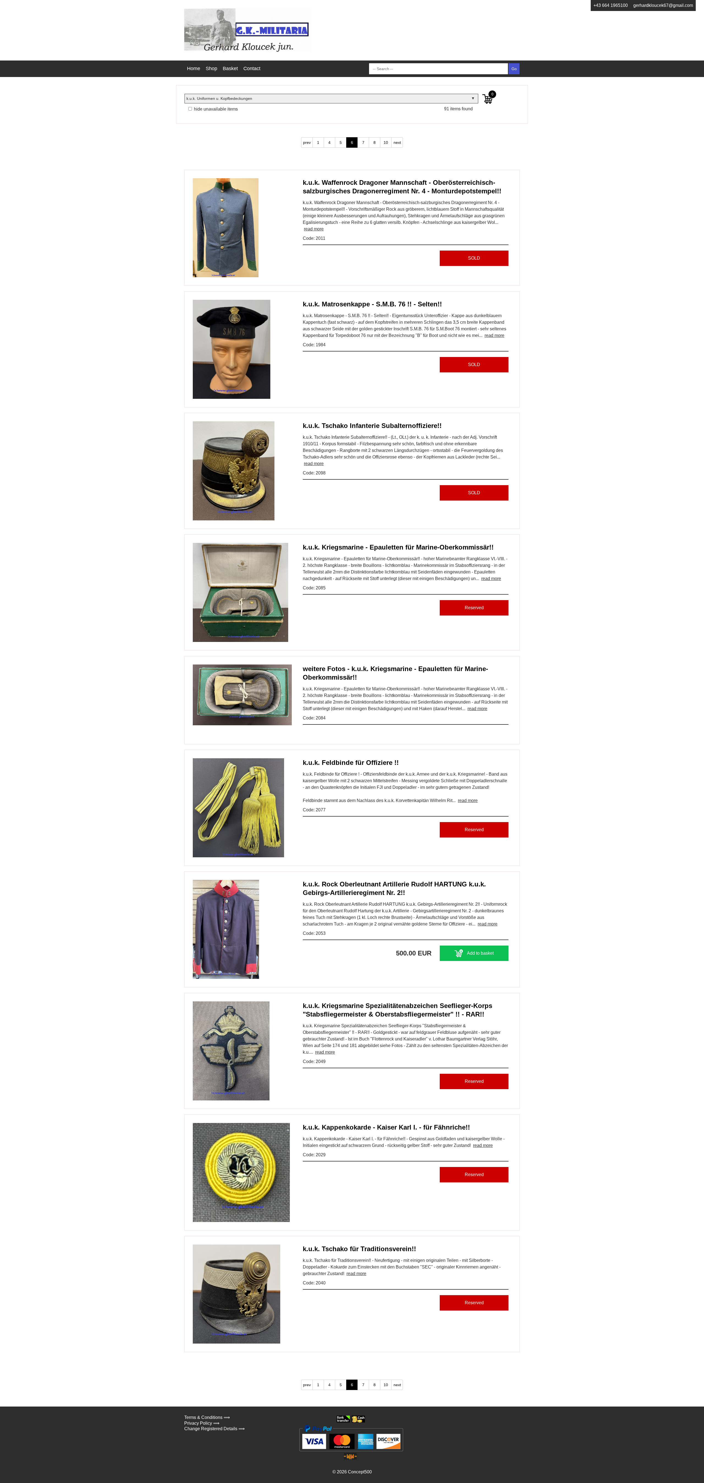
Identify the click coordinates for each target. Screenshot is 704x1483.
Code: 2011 (314, 238)
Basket (230, 68)
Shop (211, 68)
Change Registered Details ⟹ (214, 1428)
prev (307, 142)
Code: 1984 (314, 344)
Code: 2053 (314, 933)
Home (193, 68)
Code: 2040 (314, 1283)
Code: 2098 (314, 473)
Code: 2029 (314, 1154)
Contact (251, 68)
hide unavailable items (215, 109)
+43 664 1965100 (610, 5)
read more (314, 229)
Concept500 (360, 1472)
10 (386, 142)
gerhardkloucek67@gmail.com (663, 5)
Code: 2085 (314, 588)
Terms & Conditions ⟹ (207, 1417)
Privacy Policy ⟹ (201, 1423)
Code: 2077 (314, 810)
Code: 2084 (314, 718)
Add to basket (480, 953)
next (397, 142)
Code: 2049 (314, 1061)
